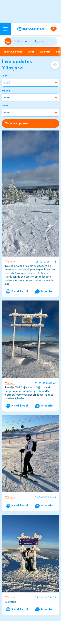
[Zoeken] (35, 41)
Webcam (45, 51)
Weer (31, 51)
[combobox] (35, 41)
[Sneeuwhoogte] (30, 29)
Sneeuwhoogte (13, 51)
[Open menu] (5, 29)
